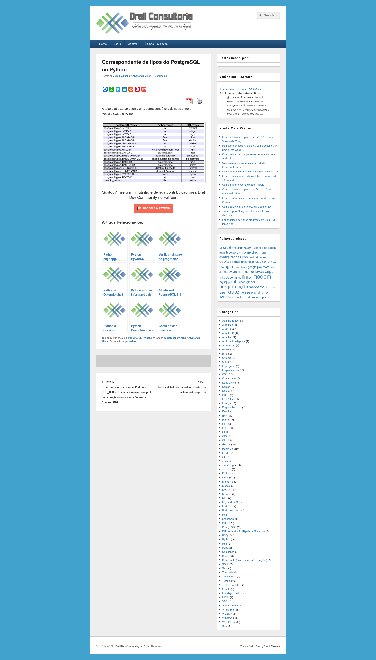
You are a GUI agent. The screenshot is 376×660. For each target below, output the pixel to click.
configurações (230, 256)
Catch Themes (272, 646)
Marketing (227, 481)
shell (257, 292)
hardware (230, 271)
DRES (225, 395)
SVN (224, 568)
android (225, 247)
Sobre (117, 44)
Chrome (226, 358)
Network (226, 494)
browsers (232, 252)
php (236, 281)
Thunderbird (229, 572)
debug (236, 261)
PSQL (225, 535)
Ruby (225, 547)
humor (249, 271)
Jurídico (226, 469)
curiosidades (258, 257)
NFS (224, 498)
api (253, 247)
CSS (225, 374)
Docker (226, 391)
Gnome (226, 444)
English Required (231, 407)
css (245, 257)
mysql (223, 282)
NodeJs (226, 506)
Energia (226, 403)
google (226, 266)
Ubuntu (238, 297)
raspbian (271, 287)
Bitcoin (222, 252)
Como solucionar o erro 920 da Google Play (247, 206)
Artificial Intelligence (233, 341)
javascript (264, 271)
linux (247, 276)
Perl (224, 515)
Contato (133, 44)
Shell (225, 556)
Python (147, 338)
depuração (248, 262)
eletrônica (271, 262)
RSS (225, 543)
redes (222, 293)
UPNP (225, 597)
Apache (226, 337)
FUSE (225, 428)
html (241, 271)
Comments (161, 76)
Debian (226, 387)
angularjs (237, 247)
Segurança (228, 552)
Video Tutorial (230, 605)
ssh (231, 297)
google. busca (240, 267)
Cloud (225, 362)
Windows (227, 618)
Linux (225, 477)
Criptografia (228, 366)
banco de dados (265, 247)
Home (103, 44)
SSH (225, 564)
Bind (224, 353)
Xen (224, 626)
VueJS (226, 614)
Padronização (230, 510)
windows (249, 297)
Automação (228, 345)
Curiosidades (229, 378)
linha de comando (230, 277)
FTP (224, 424)
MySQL (226, 490)
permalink (130, 341)
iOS (224, 457)
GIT (224, 440)
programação (233, 286)
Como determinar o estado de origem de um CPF (250, 171)
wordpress (262, 297)
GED (225, 432)
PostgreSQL (135, 338)
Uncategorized (230, 593)
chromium (259, 252)
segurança (247, 293)
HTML (225, 453)
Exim (225, 415)
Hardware (227, 448)
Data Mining (229, 382)
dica (258, 261)
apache (247, 247)
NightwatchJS (230, 502)
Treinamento (229, 576)
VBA (225, 601)
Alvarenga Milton (141, 76)
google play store (258, 267)
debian (225, 261)
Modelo (226, 486)
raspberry (256, 286)
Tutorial (226, 581)
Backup (226, 349)
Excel (225, 411)
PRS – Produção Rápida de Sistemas (243, 531)
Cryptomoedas (230, 370)
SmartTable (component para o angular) (244, 560)
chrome (245, 252)
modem (261, 276)
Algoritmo (227, 325)
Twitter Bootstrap (231, 585)
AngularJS (228, 333)
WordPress (228, 622)
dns (264, 262)
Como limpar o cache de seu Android (243, 184)
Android (226, 329)
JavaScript (228, 465)
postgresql (170, 338)
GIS (224, 436)
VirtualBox (228, 609)
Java (225, 461)
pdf (230, 282)
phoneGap (228, 519)
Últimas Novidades (156, 44)
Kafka (225, 473)
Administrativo (230, 320)
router (233, 291)
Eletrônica (228, 399)
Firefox (226, 419)
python (181, 338)
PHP (225, 523)
